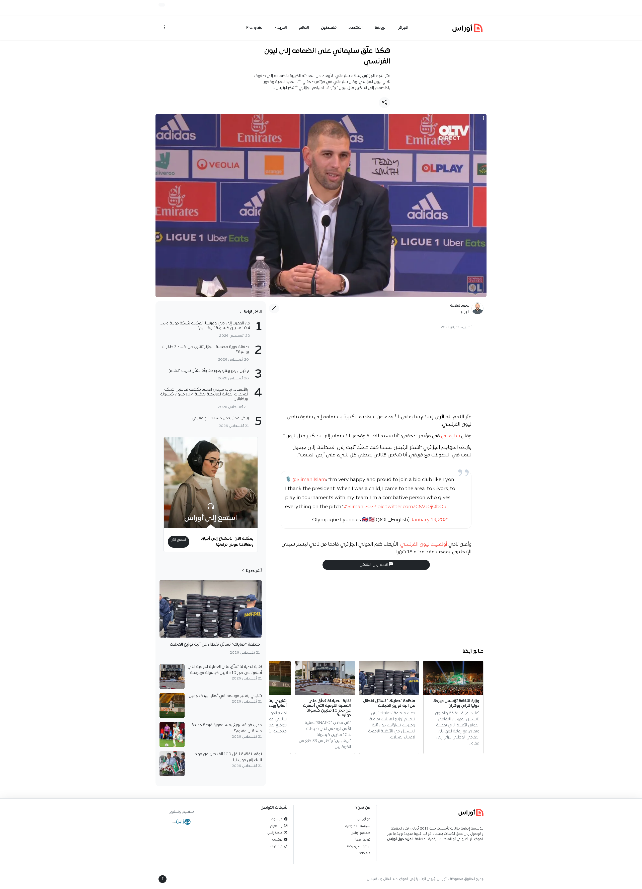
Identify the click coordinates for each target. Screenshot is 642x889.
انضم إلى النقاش (374, 564)
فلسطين (329, 27)
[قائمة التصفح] (164, 27)
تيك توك (276, 846)
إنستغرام (276, 826)
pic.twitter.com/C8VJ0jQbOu (411, 507)
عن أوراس (364, 819)
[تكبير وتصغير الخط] (274, 308)
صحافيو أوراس (360, 833)
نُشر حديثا (253, 571)
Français (254, 27)
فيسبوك (276, 819)
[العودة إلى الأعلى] (162, 879)
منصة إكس (275, 833)
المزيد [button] (282, 27)
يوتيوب (277, 840)
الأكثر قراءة (252, 312)
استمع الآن (178, 540)
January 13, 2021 (430, 520)
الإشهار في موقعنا (358, 846)
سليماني (450, 436)
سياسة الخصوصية (357, 826)
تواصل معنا (362, 840)
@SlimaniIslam (309, 480)
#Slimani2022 (360, 507)
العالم (304, 27)
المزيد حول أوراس (400, 839)
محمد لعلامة (459, 306)
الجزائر (403, 27)
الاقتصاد (356, 27)
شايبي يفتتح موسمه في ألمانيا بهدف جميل (225, 696)
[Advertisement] (376, 373)
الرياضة (380, 27)
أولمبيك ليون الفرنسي (423, 544)
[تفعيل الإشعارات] (161, 5)
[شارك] (384, 102)
